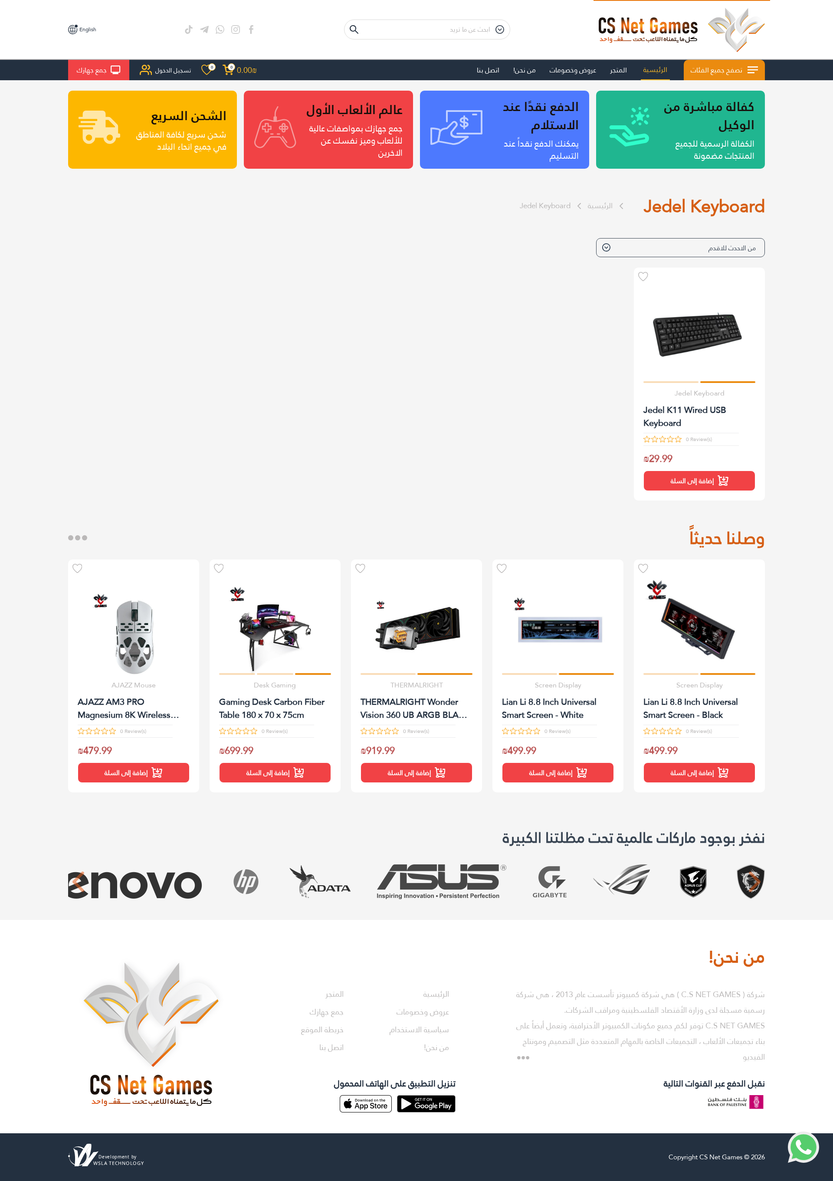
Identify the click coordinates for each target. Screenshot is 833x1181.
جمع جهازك (92, 70)
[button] (727, 382)
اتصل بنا (488, 70)
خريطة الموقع (322, 1029)
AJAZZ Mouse (134, 685)
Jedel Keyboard (545, 206)
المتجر (618, 70)
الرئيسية (655, 69)
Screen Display (699, 685)
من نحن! (524, 70)
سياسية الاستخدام (419, 1029)
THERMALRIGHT (416, 685)
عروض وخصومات (573, 70)
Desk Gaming (275, 685)
